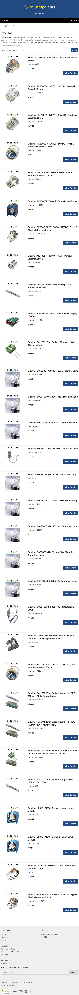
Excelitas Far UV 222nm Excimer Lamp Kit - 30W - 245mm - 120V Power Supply (52, 694)
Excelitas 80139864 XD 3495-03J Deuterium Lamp (53, 371)
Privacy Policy (5, 982)
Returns (3, 943)
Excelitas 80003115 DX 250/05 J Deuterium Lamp (52, 422)
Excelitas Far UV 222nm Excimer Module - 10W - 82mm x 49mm (51, 343)
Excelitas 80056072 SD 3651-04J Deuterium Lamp (53, 448)
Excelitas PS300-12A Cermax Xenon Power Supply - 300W (53, 315)
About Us (4, 935)
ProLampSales (5, 26)
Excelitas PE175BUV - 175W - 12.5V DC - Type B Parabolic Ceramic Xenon (51, 666)
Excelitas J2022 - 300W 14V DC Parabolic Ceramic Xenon (53, 59)
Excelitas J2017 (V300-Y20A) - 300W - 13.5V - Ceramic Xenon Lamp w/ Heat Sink (51, 637)
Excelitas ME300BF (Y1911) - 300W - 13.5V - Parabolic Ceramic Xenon (50, 174)
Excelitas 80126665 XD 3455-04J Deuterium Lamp (53, 526)
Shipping (4, 940)
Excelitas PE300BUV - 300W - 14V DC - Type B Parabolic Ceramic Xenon (51, 145)
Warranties (4, 946)
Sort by (3, 50)
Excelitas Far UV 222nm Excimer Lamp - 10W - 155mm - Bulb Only (50, 781)
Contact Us (5, 937)
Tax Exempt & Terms (8, 949)
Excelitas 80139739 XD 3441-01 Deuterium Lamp (52, 474)
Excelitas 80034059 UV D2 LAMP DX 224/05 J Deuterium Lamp (51, 553)
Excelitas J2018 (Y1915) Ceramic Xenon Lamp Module (50, 838)
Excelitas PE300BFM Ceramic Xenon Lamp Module (52, 201)
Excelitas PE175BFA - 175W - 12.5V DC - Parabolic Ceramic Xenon (52, 116)
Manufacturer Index (28, 982)
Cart (75, 21)
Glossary (4, 963)
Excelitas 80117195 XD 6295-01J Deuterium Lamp (52, 581)
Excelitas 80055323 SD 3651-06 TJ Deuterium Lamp (51, 608)
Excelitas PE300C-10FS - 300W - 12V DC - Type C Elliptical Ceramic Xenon (52, 228)
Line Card (4, 955)
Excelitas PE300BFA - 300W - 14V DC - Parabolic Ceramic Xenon (52, 87)
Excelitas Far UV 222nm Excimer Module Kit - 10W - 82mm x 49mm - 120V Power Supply (52, 752)
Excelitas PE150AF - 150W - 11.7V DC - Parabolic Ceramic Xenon (52, 867)
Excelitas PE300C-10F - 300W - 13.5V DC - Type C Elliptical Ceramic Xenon (53, 896)
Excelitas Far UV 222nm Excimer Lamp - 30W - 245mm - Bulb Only (51, 286)
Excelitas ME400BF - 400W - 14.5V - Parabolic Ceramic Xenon (51, 257)
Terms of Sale (15, 982)
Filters (74, 50)
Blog (2, 958)
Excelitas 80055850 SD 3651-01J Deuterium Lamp (53, 397)
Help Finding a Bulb (8, 960)
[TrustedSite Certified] (6, 991)
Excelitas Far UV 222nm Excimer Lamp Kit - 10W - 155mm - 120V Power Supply (52, 723)
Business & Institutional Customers (13, 952)
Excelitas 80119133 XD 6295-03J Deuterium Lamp (52, 500)
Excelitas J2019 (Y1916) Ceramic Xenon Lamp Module (50, 809)
